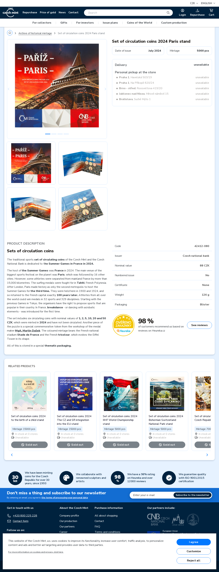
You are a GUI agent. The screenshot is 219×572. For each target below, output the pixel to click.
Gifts (63, 23)
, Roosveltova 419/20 (140, 88)
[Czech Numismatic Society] (193, 520)
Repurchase (30, 12)
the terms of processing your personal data (64, 497)
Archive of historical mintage (35, 33)
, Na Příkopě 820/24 (136, 83)
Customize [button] (194, 551)
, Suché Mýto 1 (135, 99)
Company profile (69, 516)
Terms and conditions (107, 532)
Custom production (174, 23)
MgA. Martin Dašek (27, 331)
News (62, 12)
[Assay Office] (178, 520)
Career (63, 532)
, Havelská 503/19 (135, 77)
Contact (73, 12)
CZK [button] (193, 3)
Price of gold (48, 12)
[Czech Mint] (10, 12)
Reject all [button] (193, 560)
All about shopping (106, 516)
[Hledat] (168, 12)
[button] (207, 3)
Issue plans (110, 23)
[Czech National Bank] (158, 520)
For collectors (42, 23)
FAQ (97, 526)
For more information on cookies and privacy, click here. (35, 552)
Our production (68, 521)
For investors (85, 23)
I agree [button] (193, 542)
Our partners (67, 526)
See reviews (199, 325)
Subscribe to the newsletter (192, 495)
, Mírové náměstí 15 (144, 94)
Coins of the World (139, 23)
